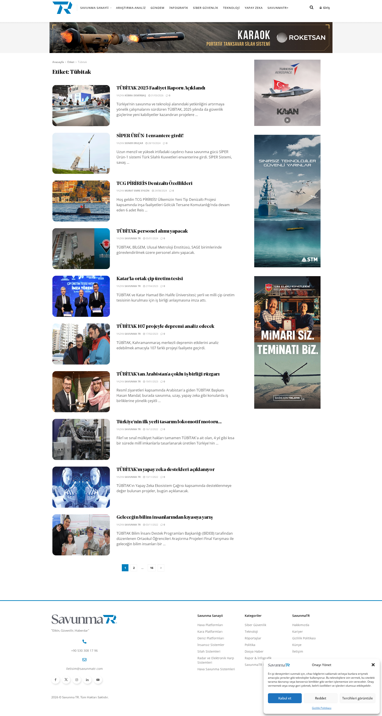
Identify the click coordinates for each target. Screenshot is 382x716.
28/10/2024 (153, 143)
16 (151, 568)
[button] (373, 665)
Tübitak (82, 62)
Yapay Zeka (254, 8)
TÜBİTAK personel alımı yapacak (152, 231)
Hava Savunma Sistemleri (216, 669)
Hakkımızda (300, 625)
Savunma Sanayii (94, 8)
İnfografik (178, 8)
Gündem (157, 8)
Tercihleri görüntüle (357, 698)
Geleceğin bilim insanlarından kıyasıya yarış (165, 517)
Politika (250, 645)
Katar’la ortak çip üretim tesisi (150, 278)
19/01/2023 (151, 381)
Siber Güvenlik (205, 8)
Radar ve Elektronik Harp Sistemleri (215, 660)
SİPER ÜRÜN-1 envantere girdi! (150, 136)
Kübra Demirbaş (135, 95)
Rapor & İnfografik (258, 658)
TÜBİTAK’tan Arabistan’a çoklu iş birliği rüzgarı (168, 374)
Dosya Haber (254, 651)
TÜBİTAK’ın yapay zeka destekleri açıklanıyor (166, 469)
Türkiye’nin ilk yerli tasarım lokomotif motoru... (169, 422)
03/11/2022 (151, 524)
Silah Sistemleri (208, 651)
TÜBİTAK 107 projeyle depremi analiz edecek (166, 326)
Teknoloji (231, 8)
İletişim (297, 651)
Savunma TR (133, 238)
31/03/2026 (156, 95)
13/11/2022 (151, 477)
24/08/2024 (160, 190)
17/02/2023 (151, 333)
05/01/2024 (151, 238)
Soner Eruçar (134, 143)
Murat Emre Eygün (137, 190)
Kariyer (297, 631)
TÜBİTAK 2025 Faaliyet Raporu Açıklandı (161, 88)
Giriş (326, 8)
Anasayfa (58, 62)
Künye (297, 645)
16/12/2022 (151, 429)
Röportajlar (253, 638)
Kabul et (284, 698)
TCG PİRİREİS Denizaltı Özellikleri (155, 183)
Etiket (70, 62)
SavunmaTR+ (277, 8)
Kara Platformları (210, 631)
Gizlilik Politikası (321, 708)
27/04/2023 (151, 286)
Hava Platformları (210, 625)
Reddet (320, 698)
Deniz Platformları (210, 638)
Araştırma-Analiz (131, 8)
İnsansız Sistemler (210, 645)
